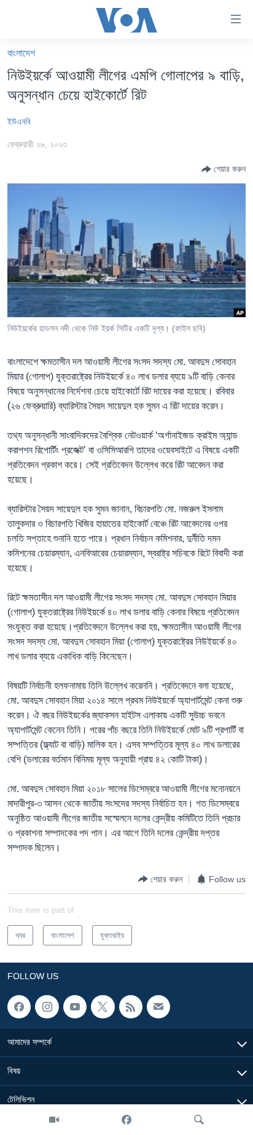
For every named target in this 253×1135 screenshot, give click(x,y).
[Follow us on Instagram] (46, 1006)
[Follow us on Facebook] (19, 1006)
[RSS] (130, 1006)
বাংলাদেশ (21, 53)
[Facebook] (126, 1119)
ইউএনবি (19, 121)
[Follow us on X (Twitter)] (102, 1006)
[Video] (54, 1119)
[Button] (223, 169)
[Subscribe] (158, 1006)
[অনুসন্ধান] (199, 1119)
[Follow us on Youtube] (75, 1006)
